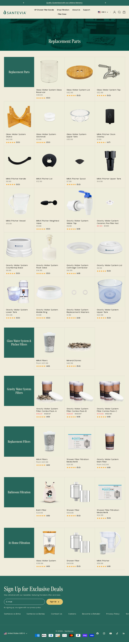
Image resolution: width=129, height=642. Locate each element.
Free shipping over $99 (64, 3)
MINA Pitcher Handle (16, 179)
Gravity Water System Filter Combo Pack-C (108, 410)
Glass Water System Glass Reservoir (49, 91)
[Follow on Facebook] (97, 633)
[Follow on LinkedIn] (123, 633)
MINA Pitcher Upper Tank (109, 179)
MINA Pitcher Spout (76, 179)
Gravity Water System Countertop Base (17, 267)
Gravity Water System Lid (109, 266)
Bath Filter (41, 510)
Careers (72, 614)
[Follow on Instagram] (104, 633)
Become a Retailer (91, 614)
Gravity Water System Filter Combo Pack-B (77, 410)
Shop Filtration (63, 10)
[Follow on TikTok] (117, 633)
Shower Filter (73, 510)
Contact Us (56, 614)
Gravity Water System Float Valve (47, 267)
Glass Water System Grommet (46, 136)
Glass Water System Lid (78, 90)
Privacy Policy (113, 614)
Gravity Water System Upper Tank (108, 311)
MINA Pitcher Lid (44, 179)
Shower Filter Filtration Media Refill (78, 461)
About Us (76, 10)
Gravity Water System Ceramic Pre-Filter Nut (108, 222)
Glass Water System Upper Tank (76, 136)
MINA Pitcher (103, 561)
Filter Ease (62, 14)
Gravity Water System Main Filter (108, 461)
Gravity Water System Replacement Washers (78, 311)
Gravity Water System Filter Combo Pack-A (47, 410)
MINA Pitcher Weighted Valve (47, 222)
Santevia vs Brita (12, 614)
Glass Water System (46, 561)
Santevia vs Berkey (36, 614)
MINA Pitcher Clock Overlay (106, 136)
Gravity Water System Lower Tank (17, 311)
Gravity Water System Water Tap (77, 222)
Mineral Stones (74, 361)
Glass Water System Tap (109, 90)
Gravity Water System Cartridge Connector (77, 267)
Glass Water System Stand (16, 136)
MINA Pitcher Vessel (15, 221)
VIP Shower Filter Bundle (44, 10)
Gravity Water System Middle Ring (47, 311)
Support (86, 10)
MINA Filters (41, 361)
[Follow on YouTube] (110, 633)
